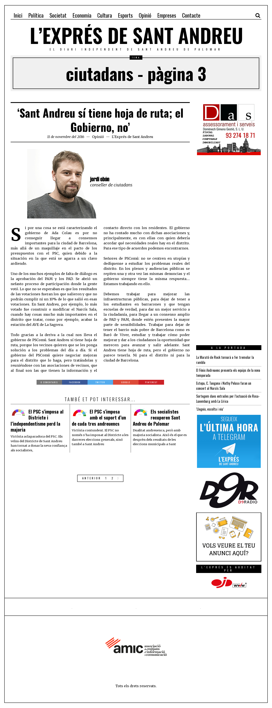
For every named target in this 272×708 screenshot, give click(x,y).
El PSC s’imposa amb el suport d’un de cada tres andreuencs (99, 417)
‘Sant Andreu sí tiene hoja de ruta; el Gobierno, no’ (100, 119)
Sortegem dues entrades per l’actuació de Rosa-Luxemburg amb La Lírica (228, 399)
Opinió (98, 137)
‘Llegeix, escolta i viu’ (210, 409)
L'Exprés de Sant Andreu (132, 137)
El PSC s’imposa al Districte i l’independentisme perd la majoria (37, 420)
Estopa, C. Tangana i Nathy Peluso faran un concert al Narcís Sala (223, 386)
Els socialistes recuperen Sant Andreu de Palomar (156, 417)
